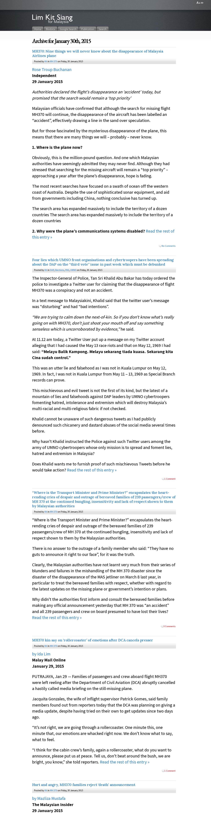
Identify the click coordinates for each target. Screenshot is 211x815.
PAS (67, 269)
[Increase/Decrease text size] (198, 3)
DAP (52, 269)
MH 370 (53, 61)
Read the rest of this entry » (92, 470)
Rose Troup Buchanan (52, 69)
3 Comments (169, 626)
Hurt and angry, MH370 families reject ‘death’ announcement (83, 784)
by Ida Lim (41, 654)
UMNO (73, 269)
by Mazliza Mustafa (48, 798)
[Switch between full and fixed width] (202, 3)
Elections (59, 269)
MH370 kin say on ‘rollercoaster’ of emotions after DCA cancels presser (92, 640)
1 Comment (170, 478)
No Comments (169, 245)
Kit (45, 61)
